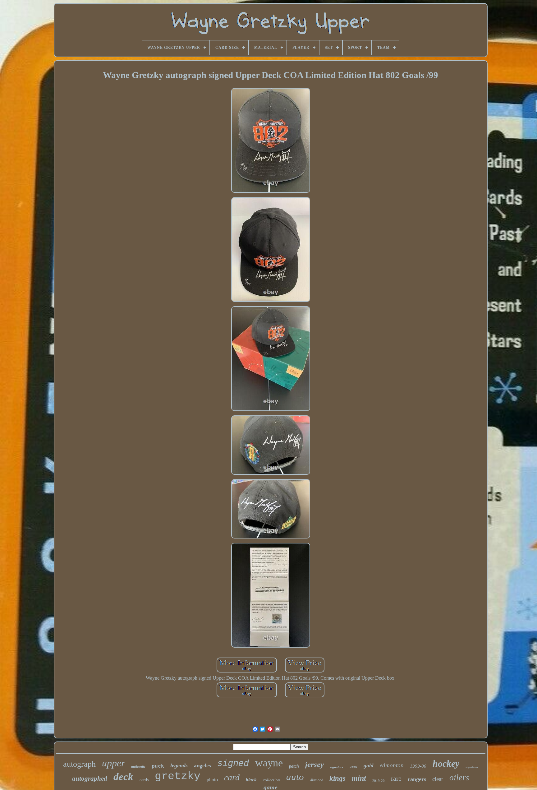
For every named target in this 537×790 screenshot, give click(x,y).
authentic (138, 766)
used (353, 766)
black (251, 779)
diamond (316, 780)
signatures (472, 767)
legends (179, 765)
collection (271, 780)
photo (212, 779)
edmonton (392, 765)
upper (113, 763)
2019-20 (378, 781)
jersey (314, 764)
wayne (269, 763)
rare (396, 778)
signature (336, 767)
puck (158, 766)
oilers (459, 777)
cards (144, 780)
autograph (79, 764)
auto (295, 776)
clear (437, 779)
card (232, 777)
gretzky (177, 776)
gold (369, 766)
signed (233, 764)
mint (359, 778)
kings (337, 778)
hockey (446, 763)
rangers (417, 779)
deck (123, 776)
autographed (89, 778)
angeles (202, 766)
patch (294, 766)
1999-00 (418, 766)
